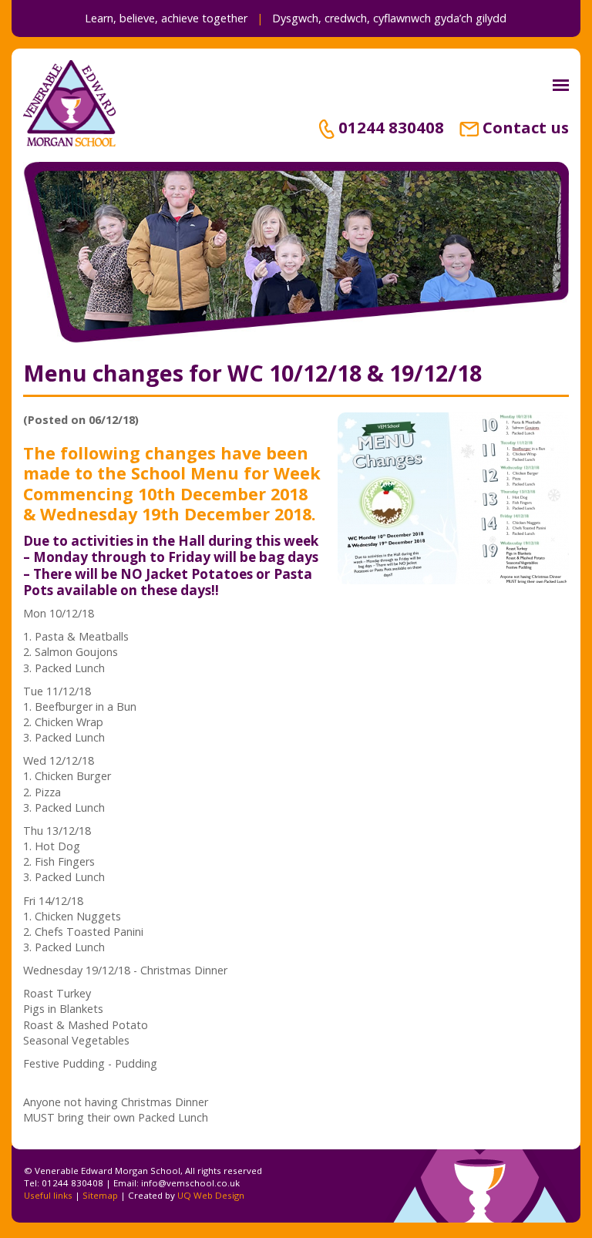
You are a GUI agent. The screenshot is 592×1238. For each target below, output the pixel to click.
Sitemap (100, 1195)
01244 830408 (391, 127)
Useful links (48, 1195)
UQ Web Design (210, 1195)
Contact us (526, 127)
